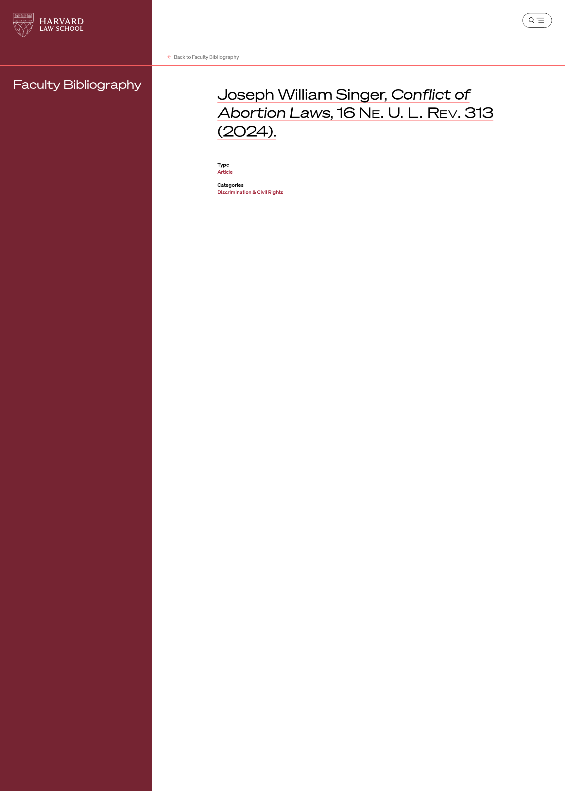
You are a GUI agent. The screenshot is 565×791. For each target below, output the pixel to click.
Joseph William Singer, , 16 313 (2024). (355, 112)
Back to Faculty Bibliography (206, 57)
